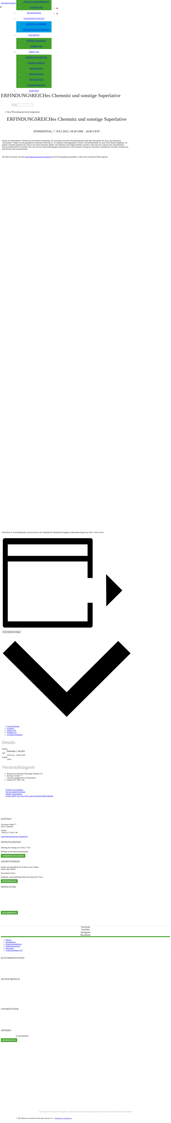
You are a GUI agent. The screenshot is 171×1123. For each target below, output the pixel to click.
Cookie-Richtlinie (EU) (14, 950)
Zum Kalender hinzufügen (11, 632)
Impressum (10, 948)
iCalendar (10, 728)
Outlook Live (12, 733)
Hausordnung (11, 942)
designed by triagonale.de (63, 1118)
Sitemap (9, 940)
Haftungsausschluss (13, 946)
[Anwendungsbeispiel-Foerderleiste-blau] (85, 1108)
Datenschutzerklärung (14, 944)
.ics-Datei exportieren (14, 735)
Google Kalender (13, 726)
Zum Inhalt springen (8, 3)
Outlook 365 (11, 731)
